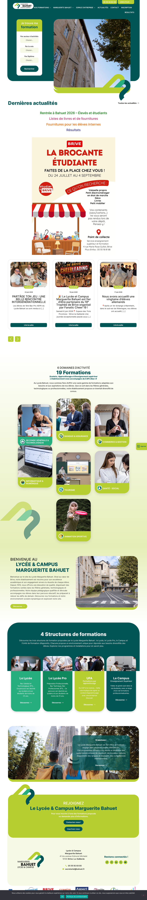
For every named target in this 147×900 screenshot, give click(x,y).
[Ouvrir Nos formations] (50, 7)
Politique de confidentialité (77, 896)
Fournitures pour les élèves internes (73, 124)
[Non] (143, 895)
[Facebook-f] (107, 862)
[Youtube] (125, 862)
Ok (62, 896)
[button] (29, 286)
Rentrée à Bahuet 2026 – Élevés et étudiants (73, 113)
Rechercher (29, 69)
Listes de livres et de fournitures (73, 119)
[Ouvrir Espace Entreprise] (94, 7)
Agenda (143, 446)
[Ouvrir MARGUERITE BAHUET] (73, 7)
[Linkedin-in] (116, 862)
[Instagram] (111, 862)
